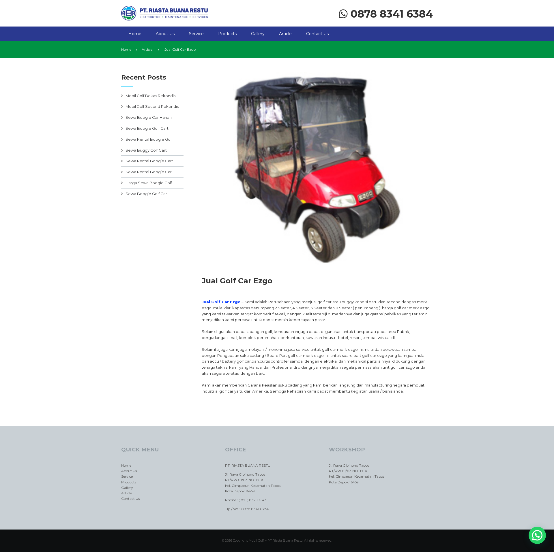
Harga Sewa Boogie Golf (149, 182)
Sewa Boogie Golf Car (146, 193)
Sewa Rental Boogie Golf (149, 139)
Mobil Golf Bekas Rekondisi (151, 95)
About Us (165, 33)
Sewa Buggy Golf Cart (146, 150)
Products (227, 33)
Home (134, 33)
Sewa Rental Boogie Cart (149, 161)
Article (285, 33)
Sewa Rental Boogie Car (149, 171)
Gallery (258, 33)
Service (196, 33)
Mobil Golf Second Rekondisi (152, 106)
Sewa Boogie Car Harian (149, 117)
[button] (537, 535)
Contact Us (317, 33)
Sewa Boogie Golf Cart (147, 128)
